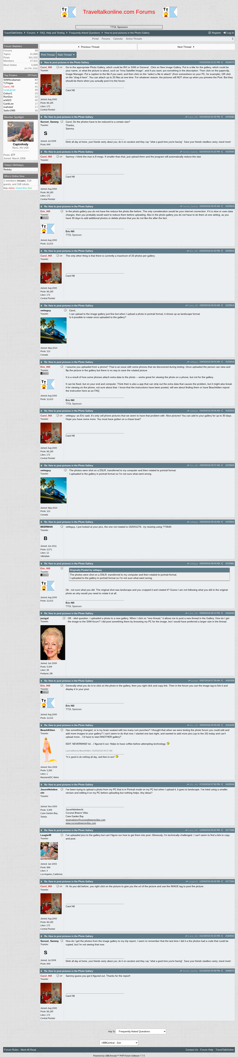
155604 (230, 206)
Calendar (118, 38)
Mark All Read (28, 1049)
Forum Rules (11, 1049)
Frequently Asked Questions (84, 32)
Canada (44, 355)
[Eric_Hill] (47, 235)
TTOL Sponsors (119, 27)
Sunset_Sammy (190, 152)
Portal (95, 38)
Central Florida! (47, 110)
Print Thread (48, 54)
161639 (230, 725)
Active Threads (134, 38)
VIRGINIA (44, 556)
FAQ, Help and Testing (52, 32)
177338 (230, 830)
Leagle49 (193, 881)
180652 (230, 936)
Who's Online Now (14, 176)
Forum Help (206, 1049)
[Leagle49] (49, 859)
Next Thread (185, 46)
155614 (230, 251)
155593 (230, 152)
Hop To (111, 1031)
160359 (230, 680)
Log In (230, 32)
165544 (230, 784)
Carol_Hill (193, 117)
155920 (230, 465)
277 (13, 154)
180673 (230, 971)
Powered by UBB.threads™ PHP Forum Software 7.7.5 (119, 1056)
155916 (230, 362)
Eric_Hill (193, 251)
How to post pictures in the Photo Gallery (66, 62)
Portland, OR (46, 673)
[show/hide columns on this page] (233, 39)
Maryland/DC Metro (49, 777)
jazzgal (194, 681)
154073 (230, 62)
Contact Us (192, 1049)
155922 (230, 522)
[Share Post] (222, 62)
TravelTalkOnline (13, 32)
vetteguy (193, 362)
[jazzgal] (52, 659)
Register (216, 32)
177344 (230, 881)
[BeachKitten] (49, 762)
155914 (230, 305)
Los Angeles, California (51, 874)
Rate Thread (65, 54)
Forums (31, 32)
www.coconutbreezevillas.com (81, 823)
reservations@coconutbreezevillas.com (85, 820)
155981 (230, 563)
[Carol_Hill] (51, 94)
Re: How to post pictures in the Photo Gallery (68, 117)
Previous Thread (89, 46)
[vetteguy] (53, 343)
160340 (230, 613)
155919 (230, 411)
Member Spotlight (14, 117)
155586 (230, 117)
